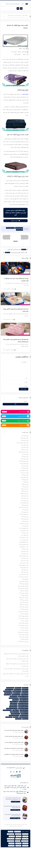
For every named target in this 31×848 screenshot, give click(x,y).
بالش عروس (25, 459)
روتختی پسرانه (25, 607)
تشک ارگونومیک (24, 528)
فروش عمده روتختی (13, 698)
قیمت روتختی (13, 706)
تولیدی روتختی (10, 687)
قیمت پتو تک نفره (19, 228)
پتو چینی (26, 487)
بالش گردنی (25, 466)
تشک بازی (26, 533)
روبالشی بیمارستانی (24, 586)
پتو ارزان (16, 717)
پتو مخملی (26, 512)
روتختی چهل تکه (24, 616)
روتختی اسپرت (25, 602)
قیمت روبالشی (13, 705)
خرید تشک (25, 689)
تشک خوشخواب (24, 544)
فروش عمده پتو (24, 700)
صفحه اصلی (25, 15)
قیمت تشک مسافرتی (23, 705)
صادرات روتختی (8, 693)
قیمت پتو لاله (24, 713)
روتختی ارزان (25, 693)
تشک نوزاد (26, 570)
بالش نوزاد (26, 475)
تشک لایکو (26, 558)
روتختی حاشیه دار (24, 618)
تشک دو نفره (25, 547)
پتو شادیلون (25, 289)
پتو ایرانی (26, 484)
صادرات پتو (25, 694)
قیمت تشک (13, 703)
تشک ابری (26, 526)
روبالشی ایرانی (25, 584)
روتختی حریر (25, 621)
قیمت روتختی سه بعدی (12, 708)
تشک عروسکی (25, 556)
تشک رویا (26, 549)
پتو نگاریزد (26, 519)
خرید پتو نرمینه (7, 691)
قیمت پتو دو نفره (7, 710)
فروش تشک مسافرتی (23, 696)
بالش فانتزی (25, 463)
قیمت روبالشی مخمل (23, 706)
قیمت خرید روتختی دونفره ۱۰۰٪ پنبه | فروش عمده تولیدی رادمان (13, 754)
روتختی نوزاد (25, 639)
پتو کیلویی (26, 505)
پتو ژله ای (26, 496)
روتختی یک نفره (24, 641)
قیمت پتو (15, 710)
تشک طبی (26, 554)
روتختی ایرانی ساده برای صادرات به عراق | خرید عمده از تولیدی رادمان (13, 748)
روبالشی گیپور (25, 595)
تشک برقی (26, 535)
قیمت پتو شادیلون (14, 712)
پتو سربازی (26, 498)
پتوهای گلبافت (25, 94)
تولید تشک (18, 687)
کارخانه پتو (18, 719)
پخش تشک (9, 717)
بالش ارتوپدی (25, 438)
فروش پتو (15, 700)
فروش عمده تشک (24, 698)
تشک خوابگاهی (25, 542)
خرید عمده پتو (9, 689)
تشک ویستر (25, 572)
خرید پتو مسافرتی (17, 691)
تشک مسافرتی (25, 565)
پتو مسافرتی (25, 514)
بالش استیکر (25, 440)
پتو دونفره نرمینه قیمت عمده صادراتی (15, 4)
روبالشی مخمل (25, 597)
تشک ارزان (25, 687)
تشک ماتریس (25, 563)
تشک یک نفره (25, 574)
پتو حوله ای (25, 489)
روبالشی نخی (25, 600)
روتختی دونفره (25, 625)
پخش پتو (25, 719)
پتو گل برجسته (18, 15)
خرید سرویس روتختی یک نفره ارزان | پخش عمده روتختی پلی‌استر (13, 736)
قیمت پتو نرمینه (24, 715)
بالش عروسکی (25, 461)
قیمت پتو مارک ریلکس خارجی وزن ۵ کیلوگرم (19, 253)
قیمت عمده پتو (19, 230)
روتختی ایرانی (25, 604)
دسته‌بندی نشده (24, 577)
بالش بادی (26, 447)
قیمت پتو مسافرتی (15, 713)
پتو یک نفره (10, 15)
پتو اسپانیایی (25, 477)
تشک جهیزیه (25, 540)
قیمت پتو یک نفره (24, 717)
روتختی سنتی (25, 630)
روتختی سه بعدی (24, 632)
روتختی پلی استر (24, 611)
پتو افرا (26, 482)
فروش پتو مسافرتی (23, 701)
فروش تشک (7, 694)
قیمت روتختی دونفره (23, 708)
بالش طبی (26, 456)
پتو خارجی (26, 491)
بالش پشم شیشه (24, 452)
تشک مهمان (25, 567)
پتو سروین (26, 500)
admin (20, 48)
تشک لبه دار (25, 560)
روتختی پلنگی (25, 609)
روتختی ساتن (25, 627)
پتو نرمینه (26, 517)
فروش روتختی (13, 696)
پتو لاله (26, 510)
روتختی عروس (25, 634)
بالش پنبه (26, 454)
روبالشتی (26, 579)
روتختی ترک (25, 614)
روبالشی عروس (25, 593)
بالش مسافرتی (25, 470)
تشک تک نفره (25, 537)
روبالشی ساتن (25, 591)
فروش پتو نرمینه (14, 701)
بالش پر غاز (25, 450)
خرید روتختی (17, 689)
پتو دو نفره (25, 319)
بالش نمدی (25, 473)
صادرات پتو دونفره (16, 694)
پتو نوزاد (26, 521)
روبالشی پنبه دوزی (24, 588)
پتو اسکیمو (26, 480)
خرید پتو (25, 691)
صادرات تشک (17, 693)
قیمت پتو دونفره (24, 712)
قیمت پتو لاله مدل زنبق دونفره (14, 249)
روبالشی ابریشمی (24, 581)
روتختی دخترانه (25, 623)
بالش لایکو (26, 468)
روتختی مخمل (25, 637)
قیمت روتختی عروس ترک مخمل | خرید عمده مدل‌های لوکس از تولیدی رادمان (13, 730)
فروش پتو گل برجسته (23, 703)
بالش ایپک (26, 445)
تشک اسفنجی (25, 530)
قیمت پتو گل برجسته (10, 228)
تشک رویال (25, 551)
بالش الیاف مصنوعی (23, 443)
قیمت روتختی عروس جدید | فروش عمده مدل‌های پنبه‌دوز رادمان (13, 742)
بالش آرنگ (26, 436)
